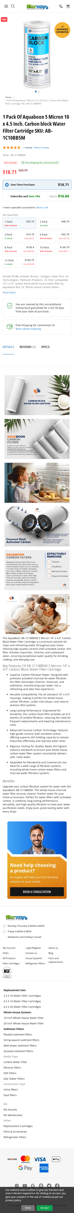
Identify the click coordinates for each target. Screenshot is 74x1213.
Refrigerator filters (35, 963)
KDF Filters (10, 1073)
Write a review (41, 147)
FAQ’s (6, 953)
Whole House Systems (17, 1012)
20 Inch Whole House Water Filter (24, 1023)
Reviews (27, 347)
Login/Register (33, 947)
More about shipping (28, 328)
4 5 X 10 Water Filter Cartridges (22, 1001)
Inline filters (11, 1089)
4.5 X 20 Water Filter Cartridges (22, 1006)
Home (8, 97)
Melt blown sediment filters (20, 1045)
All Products (9, 958)
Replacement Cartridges (18, 1126)
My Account (9, 947)
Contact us (31, 953)
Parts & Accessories (15, 1131)
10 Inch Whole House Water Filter (24, 1018)
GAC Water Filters (14, 1078)
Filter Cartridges (11, 963)
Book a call (42, 207)
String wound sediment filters (21, 1040)
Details (8, 347)
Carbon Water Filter (15, 1062)
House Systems (34, 958)
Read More (9, 292)
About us (53, 947)
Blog (50, 953)
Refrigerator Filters (15, 1137)
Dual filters (10, 1095)
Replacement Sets (15, 990)
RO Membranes (13, 1115)
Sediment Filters (14, 1029)
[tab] (8, 348)
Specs (45, 347)
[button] (35, 91)
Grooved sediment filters (18, 1051)
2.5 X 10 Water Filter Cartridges (22, 995)
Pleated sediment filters (18, 1034)
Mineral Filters (12, 1067)
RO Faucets (10, 1109)
